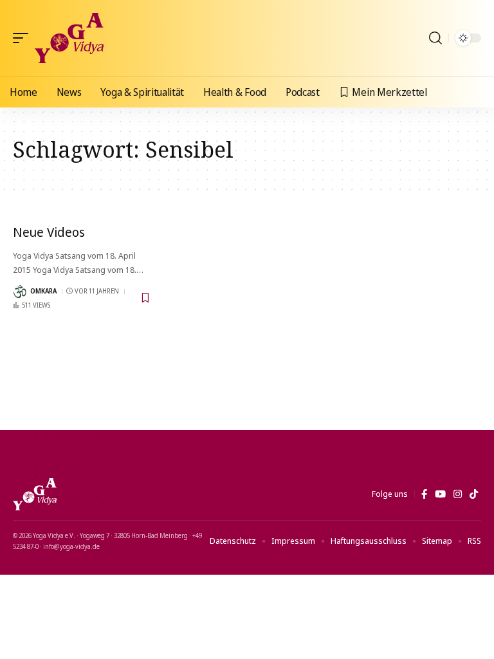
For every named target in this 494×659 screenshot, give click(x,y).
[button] (24, 38)
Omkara (43, 290)
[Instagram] (457, 494)
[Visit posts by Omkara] (20, 291)
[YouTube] (440, 494)
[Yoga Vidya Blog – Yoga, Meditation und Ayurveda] (35, 494)
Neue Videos (49, 232)
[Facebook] (424, 494)
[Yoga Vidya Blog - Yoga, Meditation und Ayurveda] (69, 38)
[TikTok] (473, 494)
